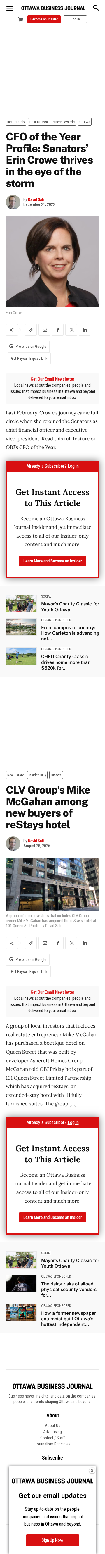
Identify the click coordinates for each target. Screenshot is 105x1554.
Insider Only (16, 122)
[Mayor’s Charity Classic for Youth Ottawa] (21, 603)
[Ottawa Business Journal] (53, 8)
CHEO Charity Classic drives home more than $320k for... (65, 662)
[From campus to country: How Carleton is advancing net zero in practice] (21, 627)
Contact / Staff (52, 1438)
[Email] (44, 330)
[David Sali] (14, 202)
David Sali (36, 199)
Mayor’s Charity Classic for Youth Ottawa (70, 606)
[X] (71, 330)
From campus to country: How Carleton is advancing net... (70, 633)
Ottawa (84, 122)
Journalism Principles (53, 1444)
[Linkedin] (84, 330)
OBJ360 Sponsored (56, 620)
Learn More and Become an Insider (52, 561)
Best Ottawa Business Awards (52, 122)
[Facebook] (58, 330)
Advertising (52, 1431)
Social (46, 596)
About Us (52, 1425)
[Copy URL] (31, 330)
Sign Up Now (52, 1540)
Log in (73, 466)
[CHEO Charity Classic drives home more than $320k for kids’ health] (21, 656)
